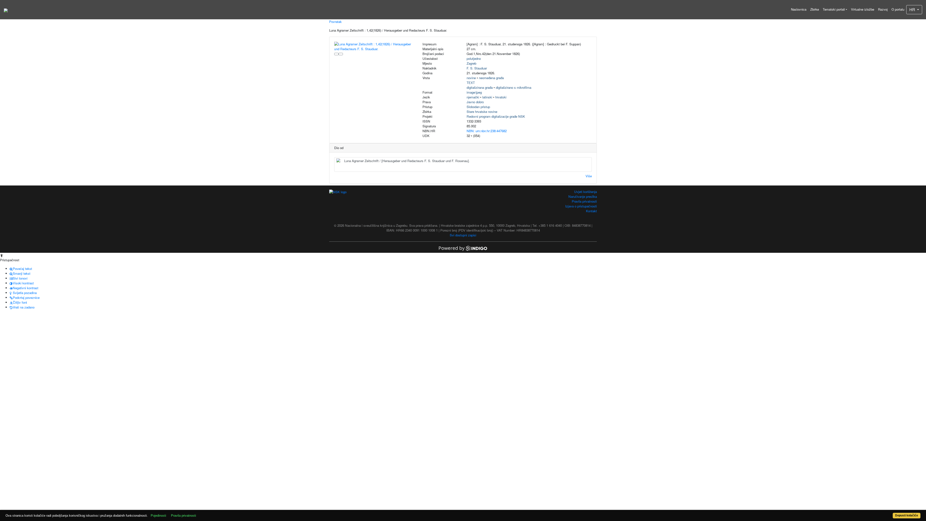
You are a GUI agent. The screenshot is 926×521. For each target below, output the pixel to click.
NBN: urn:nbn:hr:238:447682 (487, 131)
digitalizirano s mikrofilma (513, 87)
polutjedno (474, 58)
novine (471, 77)
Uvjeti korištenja (585, 191)
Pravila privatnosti (584, 201)
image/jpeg (474, 92)
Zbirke (814, 9)
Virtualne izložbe (862, 9)
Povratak (335, 21)
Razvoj (883, 9)
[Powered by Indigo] (463, 248)
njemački (473, 97)
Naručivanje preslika (582, 196)
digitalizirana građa (480, 87)
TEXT (471, 82)
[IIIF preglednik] (336, 54)
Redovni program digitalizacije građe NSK (496, 116)
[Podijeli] (341, 54)
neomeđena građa (491, 77)
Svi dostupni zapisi (463, 235)
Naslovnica (798, 9)
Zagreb (471, 63)
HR (912, 9)
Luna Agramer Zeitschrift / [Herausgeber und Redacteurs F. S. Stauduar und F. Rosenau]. (407, 160)
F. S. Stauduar (477, 68)
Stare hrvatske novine (482, 111)
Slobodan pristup (478, 106)
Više (589, 176)
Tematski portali (834, 9)
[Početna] (6, 9)
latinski (487, 97)
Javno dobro (475, 102)
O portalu (898, 9)
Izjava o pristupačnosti (581, 206)
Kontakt (591, 211)
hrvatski (500, 97)
